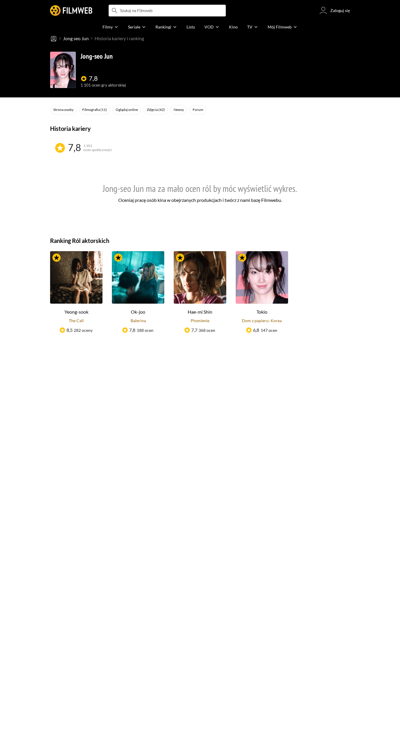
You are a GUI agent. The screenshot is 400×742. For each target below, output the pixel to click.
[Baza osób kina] (53, 38)
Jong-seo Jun (97, 56)
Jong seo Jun (76, 38)
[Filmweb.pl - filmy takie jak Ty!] (71, 10)
